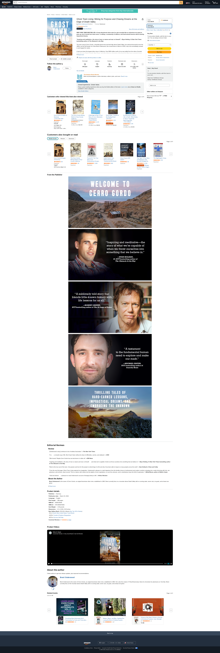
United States (64, 14)
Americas (58, 14)
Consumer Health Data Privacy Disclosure (112, 648)
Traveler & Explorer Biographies (62, 515)
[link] (61, 116)
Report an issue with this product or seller (90, 57)
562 (112, 163)
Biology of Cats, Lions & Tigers (143, 166)
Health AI (9, 6)
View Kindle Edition (83, 91)
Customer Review (57, 533)
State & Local (72, 14)
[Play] (48, 563)
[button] (3, 6)
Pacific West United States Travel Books (63, 513)
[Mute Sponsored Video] (85, 614)
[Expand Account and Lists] (202, 3)
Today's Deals (18, 6)
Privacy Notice (97, 648)
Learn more (124, 87)
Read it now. (124, 76)
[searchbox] (98, 2)
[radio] (153, 21)
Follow (67, 68)
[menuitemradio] (168, 563)
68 (62, 161)
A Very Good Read (68, 533)
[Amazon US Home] (87, 643)
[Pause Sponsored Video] (85, 610)
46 (78, 163)
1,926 (95, 163)
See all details (80, 70)
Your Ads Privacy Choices (129, 648)
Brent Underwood (83, 24)
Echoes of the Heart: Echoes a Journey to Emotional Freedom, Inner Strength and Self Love (151, 618)
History (52, 14)
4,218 (145, 163)
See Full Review (78, 533)
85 (128, 161)
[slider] (107, 563)
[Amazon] (6, 2)
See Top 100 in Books (76, 511)
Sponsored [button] (49, 595)
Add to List (153, 85)
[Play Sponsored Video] (110, 607)
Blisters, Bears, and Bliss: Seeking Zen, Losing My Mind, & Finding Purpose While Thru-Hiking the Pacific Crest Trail (114, 619)
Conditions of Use (88, 648)
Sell (42, 6)
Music (52, 6)
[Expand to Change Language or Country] (108, 643)
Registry (47, 6)
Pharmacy (58, 6)
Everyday (65, 6)
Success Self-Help (58, 517)
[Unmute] (171, 564)
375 (162, 160)
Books (48, 14)
